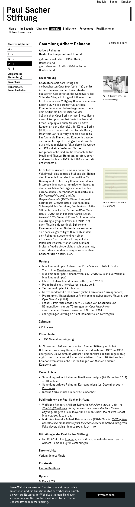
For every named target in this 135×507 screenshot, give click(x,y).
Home (12, 28)
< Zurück (113, 42)
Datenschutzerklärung (34, 501)
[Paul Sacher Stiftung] (32, 24)
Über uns (42, 28)
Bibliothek (69, 28)
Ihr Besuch (26, 28)
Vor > (124, 42)
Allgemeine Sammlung (15, 75)
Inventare (14, 82)
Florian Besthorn (49, 468)
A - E (11, 49)
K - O (11, 58)
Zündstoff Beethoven (54, 408)
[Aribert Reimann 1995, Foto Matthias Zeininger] (115, 84)
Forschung (86, 28)
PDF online (51, 381)
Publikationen (105, 28)
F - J (11, 54)
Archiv (55, 28)
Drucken (126, 1)
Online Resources (20, 32)
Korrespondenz (113, 292)
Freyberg (70, 439)
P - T (11, 63)
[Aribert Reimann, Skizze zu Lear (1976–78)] (115, 183)
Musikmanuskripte (68, 270)
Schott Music (56, 455)
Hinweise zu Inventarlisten (17, 88)
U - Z (11, 68)
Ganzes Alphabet (19, 44)
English (101, 1)
